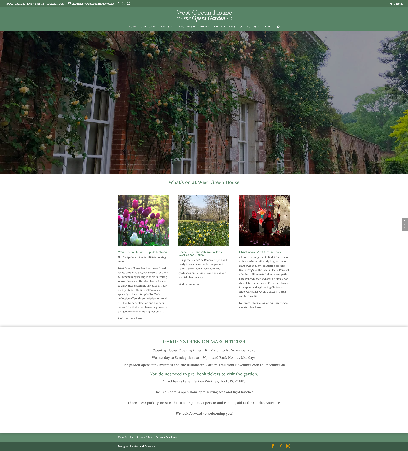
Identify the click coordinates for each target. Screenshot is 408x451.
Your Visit (204, 93)
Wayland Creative (144, 446)
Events (164, 26)
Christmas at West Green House (260, 252)
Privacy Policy (144, 437)
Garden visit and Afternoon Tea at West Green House (201, 253)
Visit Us (146, 26)
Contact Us (248, 26)
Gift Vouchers (224, 26)
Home (132, 26)
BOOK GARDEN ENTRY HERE (25, 3)
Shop (203, 26)
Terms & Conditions (166, 437)
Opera (268, 26)
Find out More (204, 110)
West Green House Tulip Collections (142, 252)
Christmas (184, 26)
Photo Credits (125, 437)
